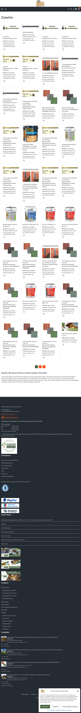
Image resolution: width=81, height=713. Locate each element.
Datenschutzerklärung (61, 710)
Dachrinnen (5, 618)
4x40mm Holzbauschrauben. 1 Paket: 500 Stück (11, 68)
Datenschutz (5, 468)
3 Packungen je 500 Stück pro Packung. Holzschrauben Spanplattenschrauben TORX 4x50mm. (10, 181)
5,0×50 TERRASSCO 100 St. (50, 73)
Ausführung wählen (43, 120)
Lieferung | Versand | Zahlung (9, 460)
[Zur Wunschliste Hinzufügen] (17, 26)
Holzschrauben (6, 623)
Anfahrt (3, 524)
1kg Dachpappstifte (28, 32)
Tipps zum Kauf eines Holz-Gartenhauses (13, 540)
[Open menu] (71, 9)
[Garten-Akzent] (40, 3)
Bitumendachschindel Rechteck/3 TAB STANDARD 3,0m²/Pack (70, 109)
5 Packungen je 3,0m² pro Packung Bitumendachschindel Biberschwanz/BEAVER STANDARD (10, 304)
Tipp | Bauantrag (6, 528)
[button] (78, 691)
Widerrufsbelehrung (7, 463)
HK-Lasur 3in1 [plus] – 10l (29, 301)
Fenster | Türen (6, 626)
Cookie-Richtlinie (51, 710)
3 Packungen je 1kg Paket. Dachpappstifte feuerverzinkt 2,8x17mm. (10, 100)
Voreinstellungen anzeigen (70, 706)
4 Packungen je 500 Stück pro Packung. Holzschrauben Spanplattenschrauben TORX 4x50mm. (69, 181)
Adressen (33, 694)
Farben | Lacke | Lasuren (9, 615)
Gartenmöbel (5, 604)
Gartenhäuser (5, 587)
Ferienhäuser (5, 602)
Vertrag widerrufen (6, 465)
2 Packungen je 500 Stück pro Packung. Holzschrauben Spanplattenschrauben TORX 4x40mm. (30, 105)
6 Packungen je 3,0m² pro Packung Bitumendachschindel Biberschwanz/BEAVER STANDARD (10, 345)
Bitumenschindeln (7, 621)
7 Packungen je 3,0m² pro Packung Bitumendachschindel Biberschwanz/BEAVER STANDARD (49, 345)
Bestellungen (25, 694)
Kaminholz (5, 629)
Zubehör (3, 612)
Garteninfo (4, 544)
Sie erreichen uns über (7, 532)
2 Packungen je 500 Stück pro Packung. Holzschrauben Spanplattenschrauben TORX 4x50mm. (10, 141)
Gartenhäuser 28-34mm (9, 590)
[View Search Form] (68, 9)
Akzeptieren (45, 706)
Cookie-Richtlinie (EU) (7, 476)
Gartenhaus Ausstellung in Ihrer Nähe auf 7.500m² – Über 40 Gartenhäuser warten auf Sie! (27, 520)
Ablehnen (55, 706)
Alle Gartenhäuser (7, 598)
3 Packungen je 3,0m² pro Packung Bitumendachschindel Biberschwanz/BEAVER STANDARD (30, 264)
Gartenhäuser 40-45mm (9, 593)
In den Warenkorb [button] (4, 49)
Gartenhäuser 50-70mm (9, 596)
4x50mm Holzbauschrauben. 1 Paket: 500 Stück (30, 68)
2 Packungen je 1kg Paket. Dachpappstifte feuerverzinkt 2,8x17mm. (69, 66)
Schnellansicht (17, 23)
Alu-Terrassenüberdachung (9, 607)
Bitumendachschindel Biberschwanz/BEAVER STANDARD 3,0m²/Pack (49, 109)
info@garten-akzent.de (8, 414)
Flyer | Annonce (5, 536)
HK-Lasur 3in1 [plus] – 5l (49, 224)
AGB (2, 471)
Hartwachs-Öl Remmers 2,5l (30, 224)
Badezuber (4, 610)
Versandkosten (12, 46)
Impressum (69, 710)
